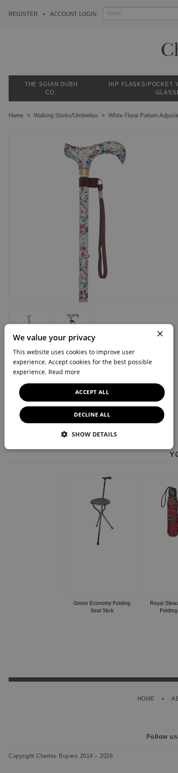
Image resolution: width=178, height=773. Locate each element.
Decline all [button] (92, 414)
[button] (89, 434)
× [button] (159, 334)
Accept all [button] (92, 392)
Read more (64, 372)
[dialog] (89, 386)
